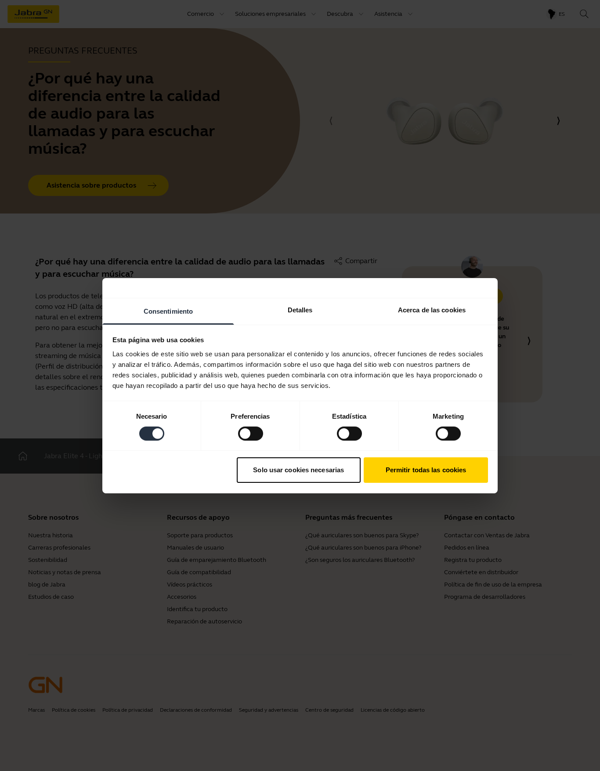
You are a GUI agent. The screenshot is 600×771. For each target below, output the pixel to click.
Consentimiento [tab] (168, 311)
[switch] (250, 434)
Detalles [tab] (300, 309)
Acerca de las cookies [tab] (432, 309)
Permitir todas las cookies (426, 470)
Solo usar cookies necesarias (298, 470)
